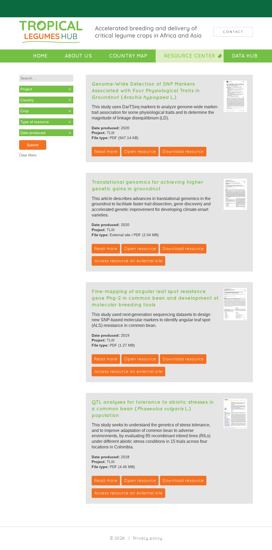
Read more (105, 151)
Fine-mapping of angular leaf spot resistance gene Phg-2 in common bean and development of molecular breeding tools (155, 297)
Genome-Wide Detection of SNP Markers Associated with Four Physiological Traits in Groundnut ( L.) (146, 90)
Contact (233, 32)
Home (40, 56)
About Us (78, 56)
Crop (24, 111)
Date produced (32, 133)
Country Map (128, 56)
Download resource (183, 151)
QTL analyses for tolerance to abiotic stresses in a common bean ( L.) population (153, 408)
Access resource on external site (128, 260)
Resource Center (189, 56)
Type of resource (34, 122)
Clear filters (28, 155)
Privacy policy (147, 538)
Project (26, 89)
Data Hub (245, 56)
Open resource (140, 151)
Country (27, 100)
